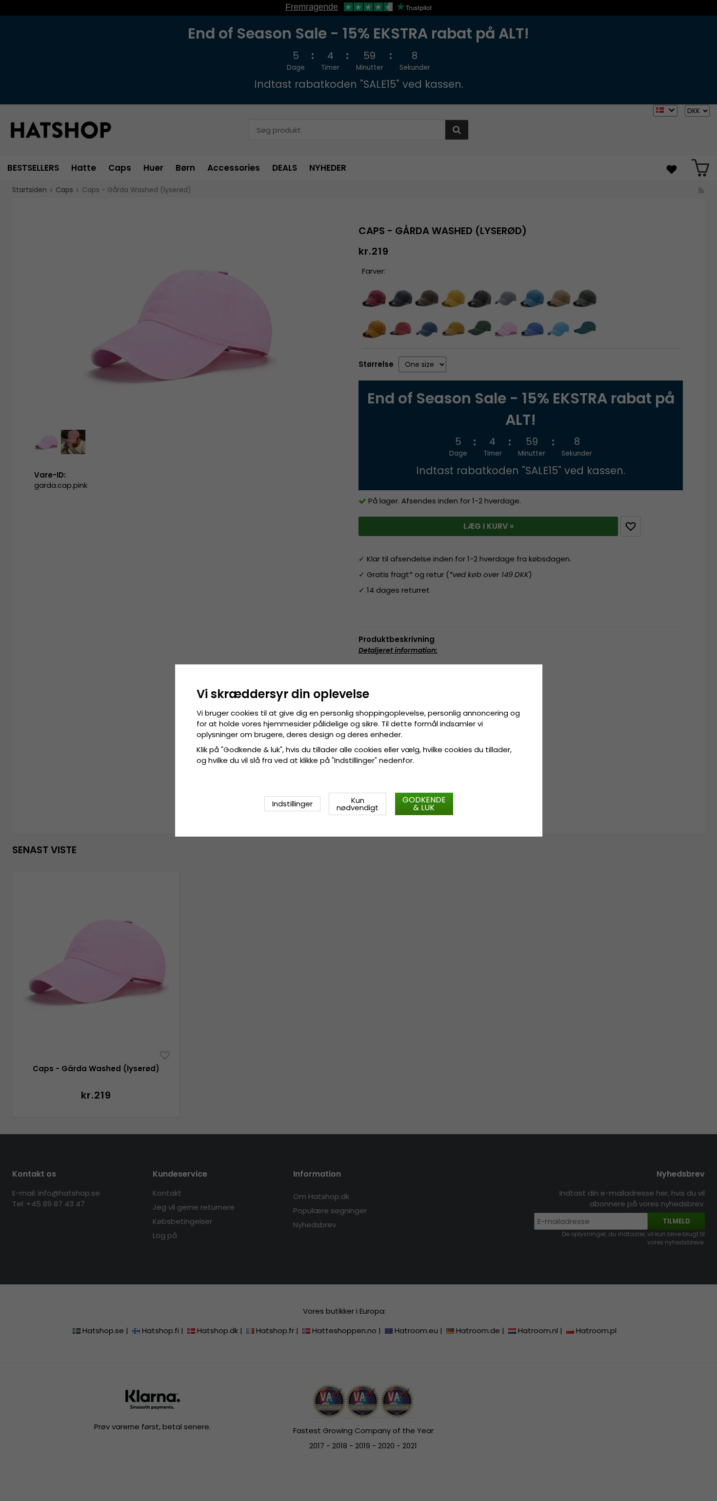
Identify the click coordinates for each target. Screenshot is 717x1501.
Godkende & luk (424, 803)
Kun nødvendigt (357, 804)
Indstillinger (292, 804)
